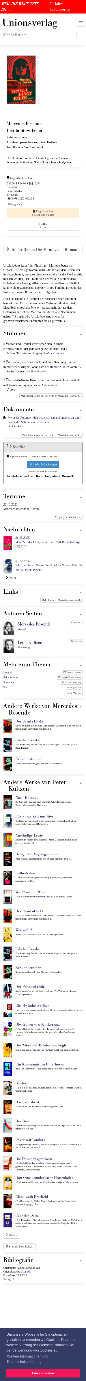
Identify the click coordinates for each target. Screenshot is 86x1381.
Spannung (8, 682)
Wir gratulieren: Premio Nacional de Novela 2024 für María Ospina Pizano (48, 565)
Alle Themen (74, 693)
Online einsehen (54, 353)
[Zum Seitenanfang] (81, 334)
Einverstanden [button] (43, 1373)
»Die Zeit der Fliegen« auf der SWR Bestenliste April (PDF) (48, 542)
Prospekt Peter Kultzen (20, 1246)
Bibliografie (14, 204)
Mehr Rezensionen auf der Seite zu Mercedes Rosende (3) (51, 395)
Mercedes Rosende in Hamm (21, 509)
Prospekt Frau (75, 687)
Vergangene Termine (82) (68, 517)
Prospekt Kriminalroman (70, 677)
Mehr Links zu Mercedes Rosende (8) (61, 600)
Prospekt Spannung (72, 682)
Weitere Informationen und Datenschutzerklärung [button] (27, 1359)
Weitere (13, 1235)
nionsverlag (29, 22)
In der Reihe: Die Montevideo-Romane (45, 249)
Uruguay (8, 672)
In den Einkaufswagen (44, 464)
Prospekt (77, 623)
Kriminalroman (11, 677)
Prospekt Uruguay (73, 672)
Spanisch (26, 1271)
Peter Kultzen (30, 642)
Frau (5, 687)
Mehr (12, 578)
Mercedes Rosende (34, 624)
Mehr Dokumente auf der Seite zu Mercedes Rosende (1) (51, 435)
